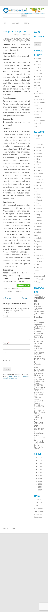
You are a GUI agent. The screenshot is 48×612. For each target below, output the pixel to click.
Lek (42, 369)
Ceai (38, 138)
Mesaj (5, 316)
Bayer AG (37, 310)
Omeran (25, 298)
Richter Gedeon (37, 400)
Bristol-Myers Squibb (39, 327)
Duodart (39, 108)
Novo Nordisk (39, 382)
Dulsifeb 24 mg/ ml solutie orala (39, 103)
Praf (37, 203)
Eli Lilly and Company (38, 334)
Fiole (38, 159)
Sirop (38, 214)
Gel (37, 165)
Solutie (38, 217)
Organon (37, 389)
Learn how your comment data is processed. (16, 377)
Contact (15, 23)
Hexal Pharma (37, 355)
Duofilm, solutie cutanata (38, 114)
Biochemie (37, 315)
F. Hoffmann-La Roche (38, 341)
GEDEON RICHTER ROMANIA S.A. (39, 347)
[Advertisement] (7, 575)
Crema (38, 150)
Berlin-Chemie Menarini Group (39, 312)
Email (6, 352)
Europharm (39, 338)
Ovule (38, 185)
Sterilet (39, 250)
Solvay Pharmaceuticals (39, 437)
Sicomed (39, 424)
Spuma (39, 247)
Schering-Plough (37, 415)
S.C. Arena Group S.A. (39, 403)
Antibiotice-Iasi (39, 300)
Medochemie (38, 372)
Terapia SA (38, 447)
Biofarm (38, 318)
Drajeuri (39, 153)
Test (38, 264)
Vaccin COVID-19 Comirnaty (38, 70)
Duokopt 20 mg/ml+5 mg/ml (39, 123)
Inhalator (39, 179)
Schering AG (38, 418)
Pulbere (39, 209)
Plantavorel (37, 398)
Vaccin (38, 282)
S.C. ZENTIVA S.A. (39, 409)
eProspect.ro (35, 9)
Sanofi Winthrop (39, 412)
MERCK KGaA (38, 373)
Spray (38, 244)
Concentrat (40, 147)
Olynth (7, 298)
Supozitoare (38, 255)
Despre (26, 23)
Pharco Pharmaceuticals (39, 391)
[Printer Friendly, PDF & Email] (23, 285)
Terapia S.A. (39, 442)
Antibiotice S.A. (39, 306)
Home (5, 23)
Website (6, 360)
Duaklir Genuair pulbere (38, 82)
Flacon (23, 288)
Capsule (39, 135)
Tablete (39, 261)
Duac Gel (39, 76)
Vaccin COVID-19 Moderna (37, 62)
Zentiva (37, 449)
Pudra (38, 206)
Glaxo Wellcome (39, 351)
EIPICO (40, 331)
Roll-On (39, 212)
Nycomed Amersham (39, 385)
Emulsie (39, 156)
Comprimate (15, 288)
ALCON (36, 295)
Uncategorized (39, 276)
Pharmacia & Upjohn (38, 395)
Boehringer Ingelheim (39, 323)
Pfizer (43, 389)
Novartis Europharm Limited (39, 379)
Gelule (38, 168)
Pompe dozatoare (9, 528)
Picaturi (39, 194)
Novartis (38, 375)
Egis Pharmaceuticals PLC (39, 330)
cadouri (39, 505)
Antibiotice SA (17, 291)
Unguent (39, 279)
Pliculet (39, 200)
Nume (6, 343)
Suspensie (40, 258)
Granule (39, 171)
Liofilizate (39, 182)
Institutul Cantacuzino (39, 363)
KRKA (37, 369)
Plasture (39, 197)
